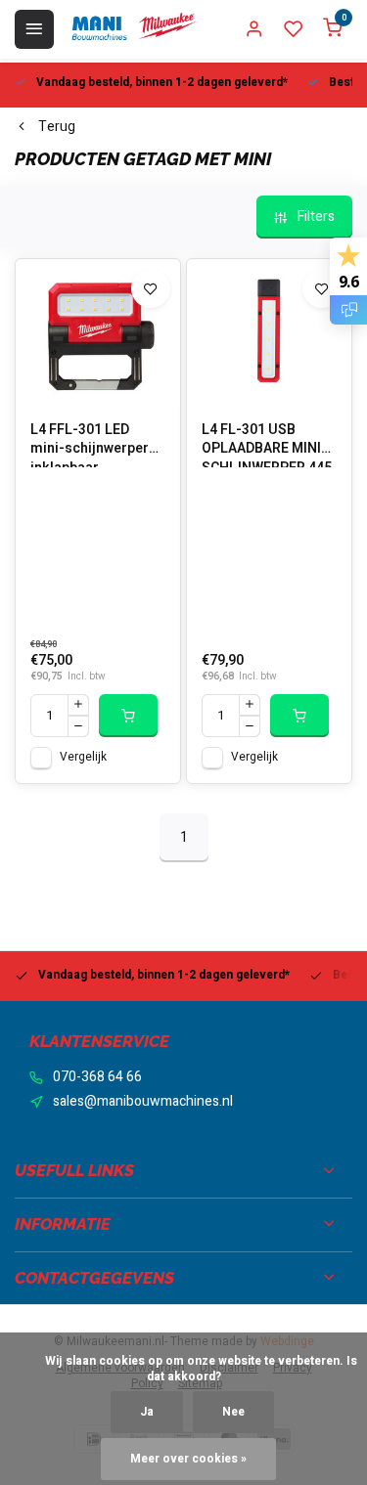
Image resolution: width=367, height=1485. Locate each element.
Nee (233, 1412)
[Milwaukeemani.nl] (133, 29)
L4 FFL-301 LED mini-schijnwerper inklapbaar (89, 443)
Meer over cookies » (188, 1459)
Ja (147, 1412)
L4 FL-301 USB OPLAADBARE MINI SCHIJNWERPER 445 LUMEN (267, 443)
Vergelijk (83, 757)
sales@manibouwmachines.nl (143, 1102)
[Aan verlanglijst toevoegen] (150, 288)
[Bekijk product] (128, 715)
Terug (56, 127)
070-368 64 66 (97, 1077)
